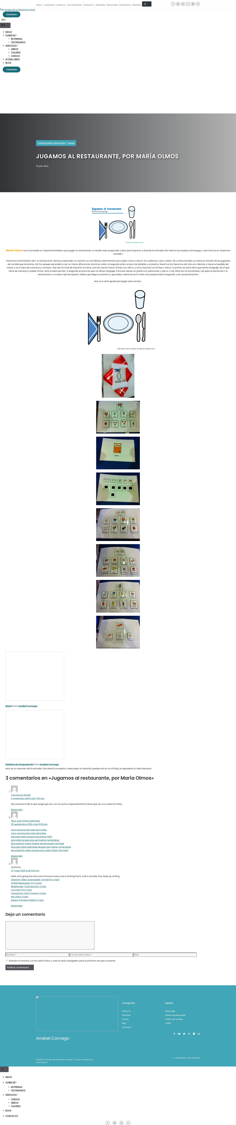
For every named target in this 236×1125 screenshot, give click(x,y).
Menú (8, 706)
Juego (71, 143)
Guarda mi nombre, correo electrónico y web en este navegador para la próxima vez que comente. (62, 960)
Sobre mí (10, 35)
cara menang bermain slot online (29, 829)
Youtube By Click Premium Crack (28, 893)
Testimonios (18, 42)
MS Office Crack (19, 896)
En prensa (16, 38)
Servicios (11, 45)
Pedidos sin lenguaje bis (19, 764)
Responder (17, 809)
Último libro (12, 59)
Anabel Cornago (27, 706)
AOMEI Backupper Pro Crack (26, 883)
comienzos (49, 5)
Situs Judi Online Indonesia (25, 820)
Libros (14, 49)
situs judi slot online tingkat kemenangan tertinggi (37, 843)
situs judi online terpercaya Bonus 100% (31, 836)
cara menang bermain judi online (28, 833)
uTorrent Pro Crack (21, 889)
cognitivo (88, 5)
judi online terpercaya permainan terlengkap (35, 840)
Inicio (8, 31)
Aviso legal (170, 1011)
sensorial (100, 5)
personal (136, 5)
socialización (74, 5)
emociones (112, 5)
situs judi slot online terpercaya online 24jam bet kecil (39, 850)
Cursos (15, 55)
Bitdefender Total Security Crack (28, 886)
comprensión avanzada (51, 143)
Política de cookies (174, 1019)
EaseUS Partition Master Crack (27, 900)
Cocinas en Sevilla (21, 795)
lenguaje (61, 5)
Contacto (11, 14)
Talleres (16, 52)
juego (39, 5)
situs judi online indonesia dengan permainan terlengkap (41, 847)
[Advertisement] (118, 93)
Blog (8, 62)
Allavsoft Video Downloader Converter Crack (35, 879)
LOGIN (168, 1023)
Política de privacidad (175, 1015)
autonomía (125, 5)
